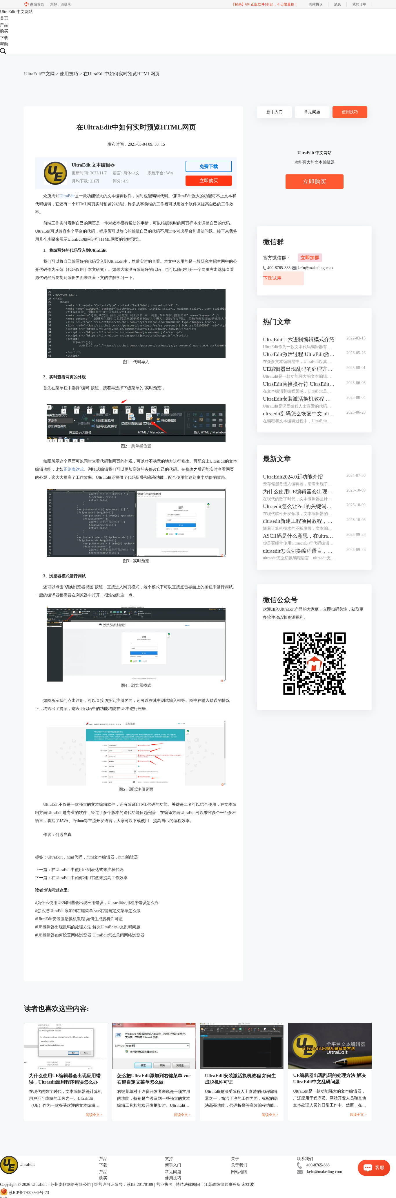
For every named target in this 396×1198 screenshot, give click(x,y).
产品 (4, 25)
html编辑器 (128, 857)
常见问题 (312, 112)
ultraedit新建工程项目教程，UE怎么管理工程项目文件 (299, 521)
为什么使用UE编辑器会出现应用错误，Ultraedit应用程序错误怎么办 (97, 903)
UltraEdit (16, 12)
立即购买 (208, 180)
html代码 (74, 857)
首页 (4, 18)
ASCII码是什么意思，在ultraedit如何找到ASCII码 (299, 536)
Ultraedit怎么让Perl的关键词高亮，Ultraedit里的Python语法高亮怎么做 (299, 506)
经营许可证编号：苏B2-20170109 (123, 1184)
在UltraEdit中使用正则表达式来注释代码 (87, 870)
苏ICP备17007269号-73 (29, 1192)
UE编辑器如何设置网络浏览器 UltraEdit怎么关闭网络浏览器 (89, 935)
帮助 (4, 44)
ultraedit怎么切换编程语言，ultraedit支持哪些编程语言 (299, 551)
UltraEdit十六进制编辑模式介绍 (299, 339)
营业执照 (164, 1184)
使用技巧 (69, 73)
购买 (4, 31)
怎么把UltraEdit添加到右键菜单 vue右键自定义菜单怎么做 (88, 911)
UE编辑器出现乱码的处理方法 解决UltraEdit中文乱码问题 (87, 927)
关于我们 (239, 1165)
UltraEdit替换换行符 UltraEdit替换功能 (299, 384)
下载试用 (272, 278)
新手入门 (274, 112)
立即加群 (310, 257)
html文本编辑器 (100, 857)
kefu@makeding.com (324, 1172)
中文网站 (25, 12)
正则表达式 (73, 469)
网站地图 (239, 1172)
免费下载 (208, 166)
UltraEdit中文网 (39, 73)
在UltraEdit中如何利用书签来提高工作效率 (89, 878)
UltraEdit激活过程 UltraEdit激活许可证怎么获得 (299, 354)
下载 (4, 38)
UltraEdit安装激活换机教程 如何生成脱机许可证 (79, 919)
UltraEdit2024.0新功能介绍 (293, 477)
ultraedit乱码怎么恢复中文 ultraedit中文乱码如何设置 (299, 414)
